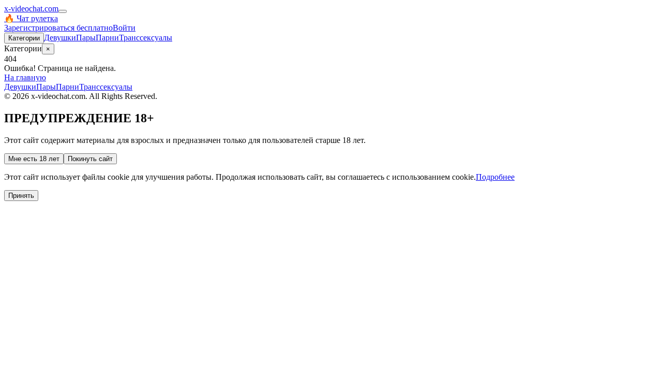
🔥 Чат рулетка (31, 18)
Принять (21, 195)
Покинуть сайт (90, 159)
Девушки (60, 37)
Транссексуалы (145, 37)
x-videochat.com (31, 8)
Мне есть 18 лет (33, 159)
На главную (25, 77)
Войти (124, 27)
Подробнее (495, 177)
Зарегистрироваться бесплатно (58, 27)
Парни (107, 37)
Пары (86, 37)
